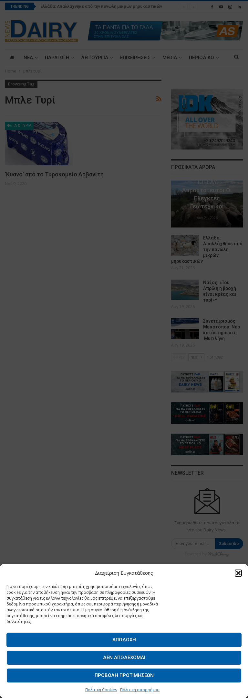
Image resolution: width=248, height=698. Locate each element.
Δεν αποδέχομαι (124, 657)
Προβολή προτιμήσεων (124, 675)
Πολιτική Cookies (101, 689)
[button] (238, 573)
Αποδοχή (124, 640)
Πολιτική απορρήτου (140, 689)
